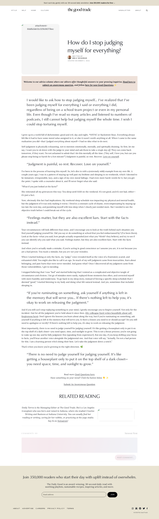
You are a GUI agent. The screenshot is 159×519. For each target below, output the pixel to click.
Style (14, 10)
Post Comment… (125, 457)
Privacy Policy (56, 508)
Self (24, 10)
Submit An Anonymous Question (79, 384)
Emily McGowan (79, 58)
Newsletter (124, 10)
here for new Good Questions (99, 85)
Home (33, 10)
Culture (45, 10)
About (138, 10)
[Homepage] (79, 10)
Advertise (28, 508)
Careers (40, 508)
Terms (70, 508)
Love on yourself (111, 156)
